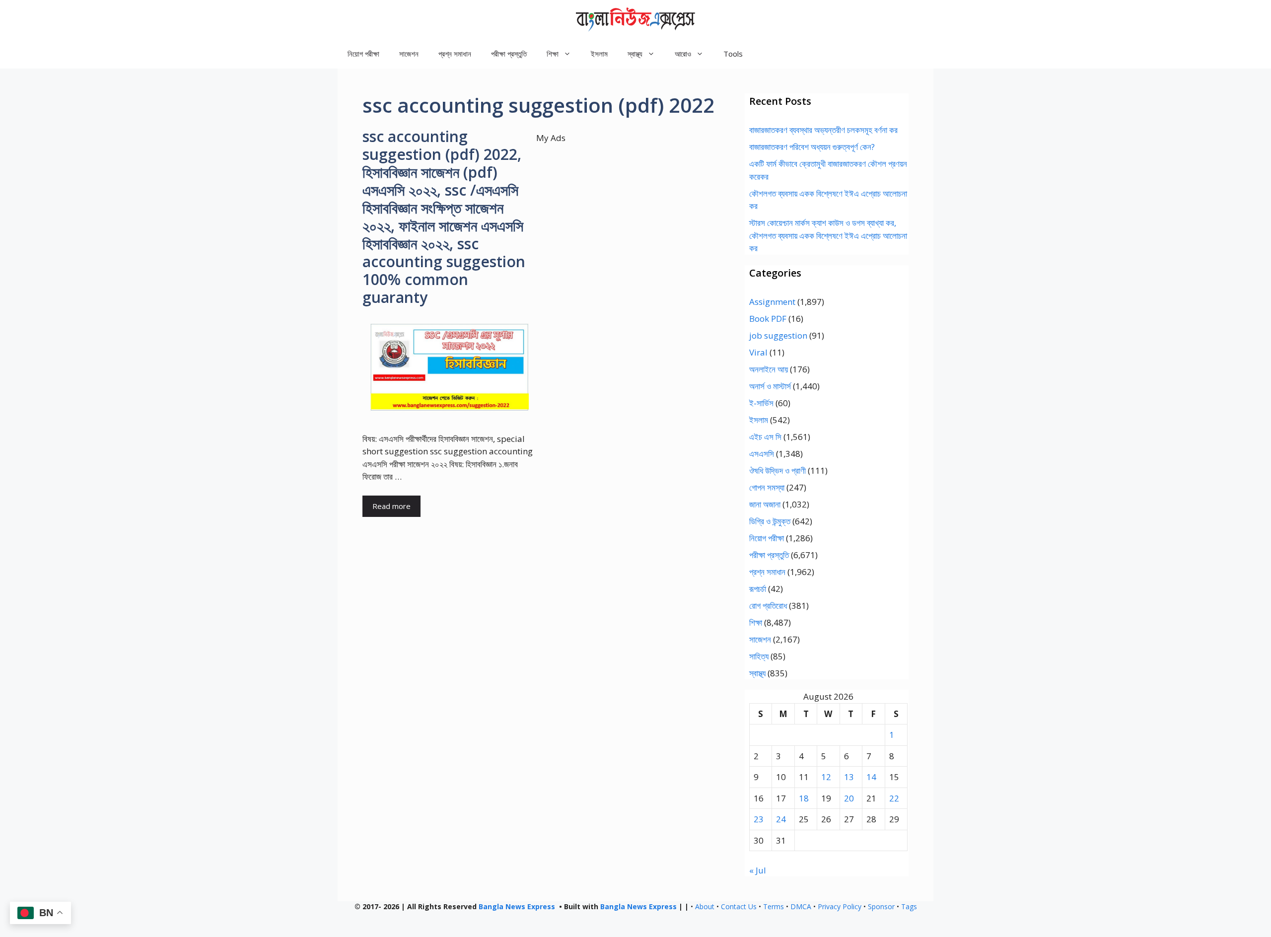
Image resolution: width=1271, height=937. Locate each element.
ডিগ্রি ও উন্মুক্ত (769, 521)
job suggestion (778, 335)
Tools (733, 54)
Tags (909, 906)
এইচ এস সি (765, 436)
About (704, 906)
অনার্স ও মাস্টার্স (770, 386)
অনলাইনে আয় (768, 369)
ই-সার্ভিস (761, 403)
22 (894, 798)
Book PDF (767, 318)
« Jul (757, 870)
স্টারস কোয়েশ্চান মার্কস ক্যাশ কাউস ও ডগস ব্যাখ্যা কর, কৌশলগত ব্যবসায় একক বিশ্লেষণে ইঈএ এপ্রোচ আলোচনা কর (828, 235)
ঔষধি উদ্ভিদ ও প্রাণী (777, 470)
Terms (773, 906)
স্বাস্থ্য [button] (635, 54)
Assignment (772, 301)
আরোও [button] (683, 54)
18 (804, 798)
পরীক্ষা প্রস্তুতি (509, 54)
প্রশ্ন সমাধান (454, 54)
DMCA (800, 906)
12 (826, 777)
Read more (391, 506)
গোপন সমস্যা (766, 487)
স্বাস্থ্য (757, 673)
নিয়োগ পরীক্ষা (363, 54)
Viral (758, 352)
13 (849, 777)
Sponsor (881, 906)
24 (781, 819)
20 (849, 798)
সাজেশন (409, 54)
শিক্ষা (755, 622)
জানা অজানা (764, 504)
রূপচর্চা (757, 588)
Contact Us (739, 906)
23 (759, 819)
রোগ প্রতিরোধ (768, 605)
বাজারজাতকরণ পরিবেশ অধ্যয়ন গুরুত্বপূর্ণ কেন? (812, 146)
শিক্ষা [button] (553, 54)
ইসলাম (599, 54)
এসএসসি (761, 453)
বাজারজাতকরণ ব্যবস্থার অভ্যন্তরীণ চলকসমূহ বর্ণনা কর (823, 130)
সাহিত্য (759, 656)
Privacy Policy (839, 906)
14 (871, 777)
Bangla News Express (517, 906)
